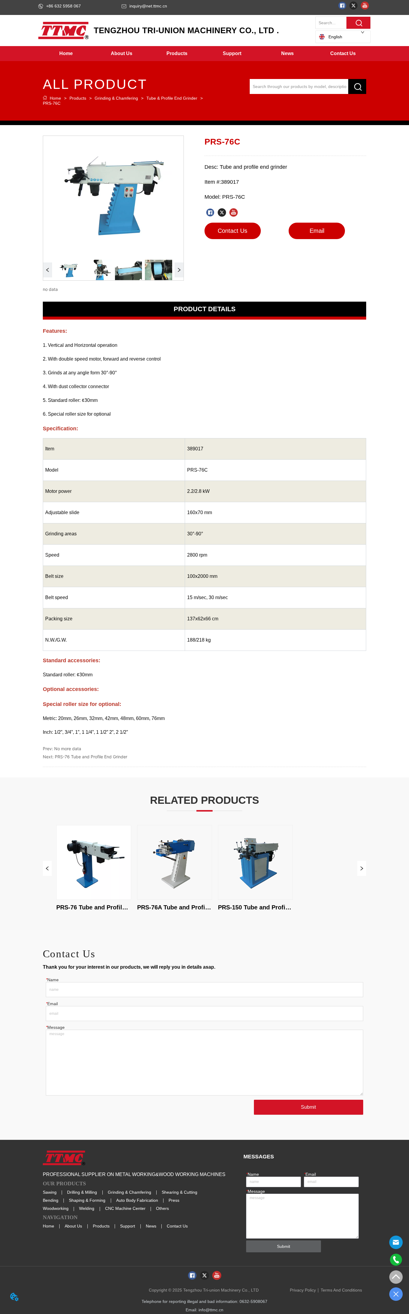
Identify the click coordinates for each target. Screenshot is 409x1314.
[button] (121, 53)
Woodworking (56, 1208)
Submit (308, 1107)
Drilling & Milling (82, 1192)
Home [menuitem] (66, 53)
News (151, 1226)
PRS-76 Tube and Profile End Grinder (91, 756)
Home (55, 98)
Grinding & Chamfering (116, 98)
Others (162, 1208)
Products (77, 98)
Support (127, 1226)
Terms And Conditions (341, 1290)
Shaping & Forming (87, 1200)
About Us (73, 1226)
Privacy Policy (303, 1290)
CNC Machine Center (125, 1208)
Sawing (50, 1192)
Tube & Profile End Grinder (171, 98)
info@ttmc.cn (211, 1309)
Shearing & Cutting (179, 1192)
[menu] (204, 53)
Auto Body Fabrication (137, 1200)
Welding (86, 1208)
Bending (50, 1200)
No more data (67, 748)
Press (174, 1200)
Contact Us (177, 1226)
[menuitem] (121, 53)
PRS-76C (51, 103)
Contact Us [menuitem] (343, 53)
